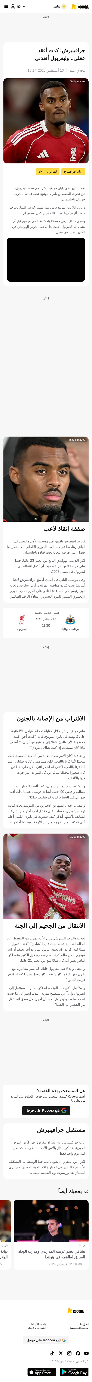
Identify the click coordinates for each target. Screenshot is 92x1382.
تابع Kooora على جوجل (43, 1110)
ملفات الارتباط (38, 1324)
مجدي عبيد (77, 70)
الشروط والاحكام (37, 1327)
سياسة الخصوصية (79, 1327)
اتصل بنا (84, 1324)
